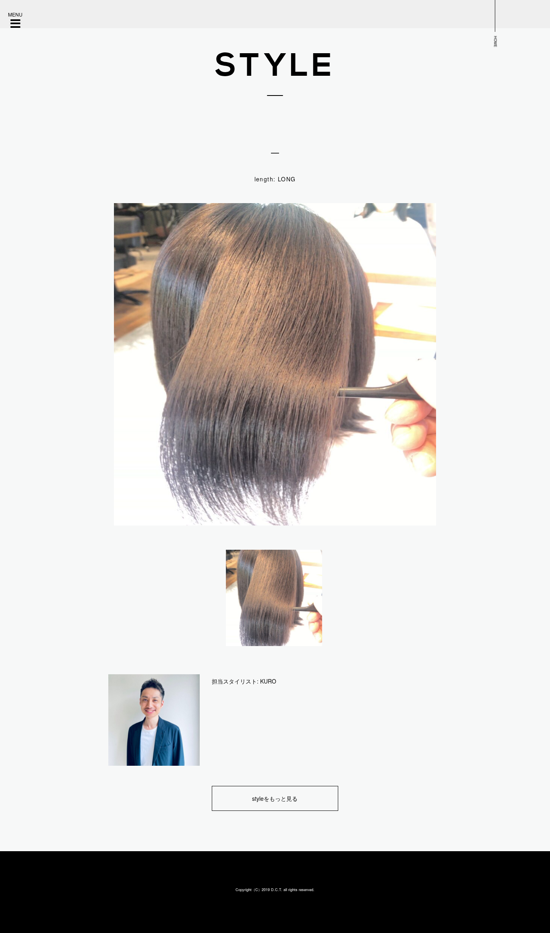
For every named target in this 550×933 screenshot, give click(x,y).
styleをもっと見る (275, 798)
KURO (268, 681)
